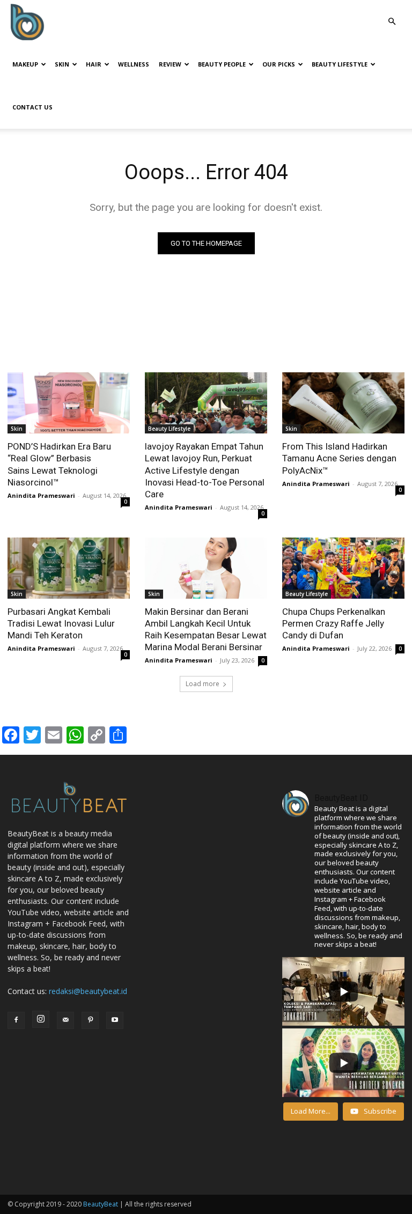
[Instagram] (40, 1019)
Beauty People (222, 64)
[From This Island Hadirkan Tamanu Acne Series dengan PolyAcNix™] (343, 402)
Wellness (133, 64)
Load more (202, 683)
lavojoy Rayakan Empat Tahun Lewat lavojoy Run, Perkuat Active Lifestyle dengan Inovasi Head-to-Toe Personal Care (204, 470)
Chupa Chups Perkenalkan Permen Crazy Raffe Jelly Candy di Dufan (333, 623)
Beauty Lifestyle (339, 64)
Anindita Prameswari (41, 495)
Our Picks (278, 64)
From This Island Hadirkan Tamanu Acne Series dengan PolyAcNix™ (339, 458)
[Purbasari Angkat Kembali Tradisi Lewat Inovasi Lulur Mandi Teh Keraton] (69, 568)
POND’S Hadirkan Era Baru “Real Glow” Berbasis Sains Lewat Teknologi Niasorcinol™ (59, 464)
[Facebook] (16, 1020)
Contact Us (32, 107)
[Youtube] (114, 1020)
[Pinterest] (90, 1020)
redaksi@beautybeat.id (88, 991)
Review (170, 64)
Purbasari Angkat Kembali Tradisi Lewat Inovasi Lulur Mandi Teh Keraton (61, 623)
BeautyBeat (100, 1204)
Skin (62, 64)
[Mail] (65, 1020)
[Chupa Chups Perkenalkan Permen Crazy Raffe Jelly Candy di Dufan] (343, 568)
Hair (93, 64)
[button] (391, 22)
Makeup (25, 64)
